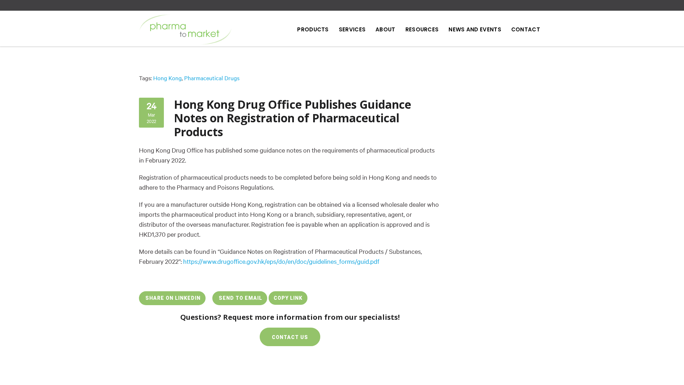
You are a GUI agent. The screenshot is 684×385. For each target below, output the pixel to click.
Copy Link (288, 298)
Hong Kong (167, 78)
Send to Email (239, 298)
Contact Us (290, 337)
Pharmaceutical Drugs (211, 78)
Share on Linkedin (172, 298)
